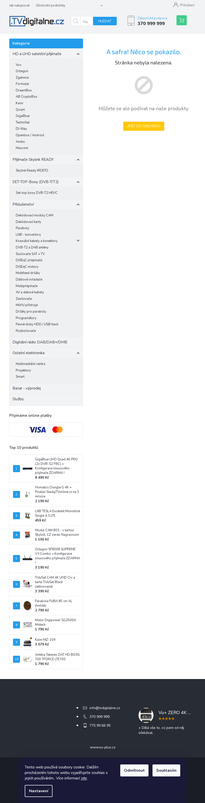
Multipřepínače (27, 286)
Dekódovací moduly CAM (34, 215)
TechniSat (23, 122)
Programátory (26, 318)
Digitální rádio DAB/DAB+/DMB (39, 342)
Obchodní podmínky (50, 5)
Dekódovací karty (28, 222)
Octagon (22, 71)
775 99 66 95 (100, 725)
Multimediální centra (30, 364)
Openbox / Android (30, 135)
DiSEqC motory (27, 266)
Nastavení (38, 791)
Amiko (20, 142)
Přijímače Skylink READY (33, 159)
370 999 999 (100, 716)
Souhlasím (166, 770)
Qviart (20, 109)
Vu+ (19, 65)
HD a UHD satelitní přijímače (37, 53)
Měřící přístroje (27, 305)
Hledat (105, 21)
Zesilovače (24, 299)
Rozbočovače (26, 331)
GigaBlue (23, 116)
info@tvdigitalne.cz (105, 708)
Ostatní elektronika (28, 352)
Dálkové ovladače (29, 279)
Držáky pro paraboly (31, 311)
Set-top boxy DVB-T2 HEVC (37, 193)
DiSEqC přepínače (29, 260)
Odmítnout (134, 770)
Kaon (19, 103)
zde (84, 778)
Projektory (23, 370)
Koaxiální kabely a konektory (37, 241)
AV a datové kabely (30, 292)
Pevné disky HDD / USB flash (37, 324)
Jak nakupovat (19, 5)
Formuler (22, 84)
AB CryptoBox (26, 96)
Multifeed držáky (28, 273)
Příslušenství (23, 204)
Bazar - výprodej (26, 388)
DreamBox (24, 90)
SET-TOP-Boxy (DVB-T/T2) (35, 181)
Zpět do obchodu (143, 126)
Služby (18, 399)
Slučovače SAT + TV (30, 254)
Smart (20, 376)
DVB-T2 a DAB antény (32, 247)
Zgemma (22, 77)
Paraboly (22, 228)
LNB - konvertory (28, 234)
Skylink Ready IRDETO (32, 170)
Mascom (22, 148)
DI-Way (21, 128)
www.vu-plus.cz (102, 747)
